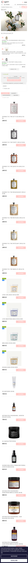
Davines (6, 88)
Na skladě (5, 74)
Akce (10, 76)
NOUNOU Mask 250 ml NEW (12, 51)
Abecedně (16, 95)
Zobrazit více (13, 69)
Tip (20, 76)
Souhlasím (14, 560)
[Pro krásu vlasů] (5, 2)
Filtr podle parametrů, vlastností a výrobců (13, 83)
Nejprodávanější (6, 95)
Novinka (16, 76)
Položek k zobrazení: (14, 80)
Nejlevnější (5, 93)
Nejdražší (13, 93)
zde (2, 552)
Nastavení (14, 556)
